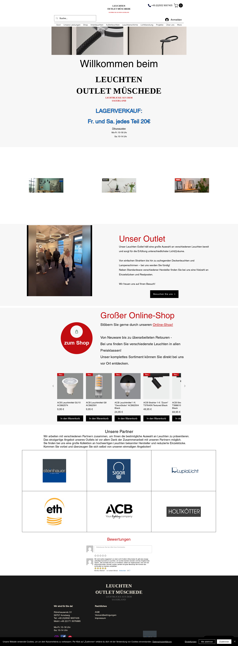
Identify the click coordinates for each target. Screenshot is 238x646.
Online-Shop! (163, 325)
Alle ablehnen (207, 641)
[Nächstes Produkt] (184, 386)
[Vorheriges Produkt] (53, 386)
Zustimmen (224, 641)
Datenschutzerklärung (162, 641)
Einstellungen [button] (191, 641)
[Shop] (76, 331)
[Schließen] (234, 641)
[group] (119, 397)
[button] (179, 5)
